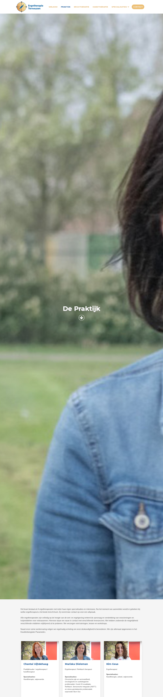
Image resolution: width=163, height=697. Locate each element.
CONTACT (138, 7)
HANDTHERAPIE (100, 7)
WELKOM (53, 7)
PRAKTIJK (65, 7)
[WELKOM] (31, 6)
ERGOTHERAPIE (81, 7)
